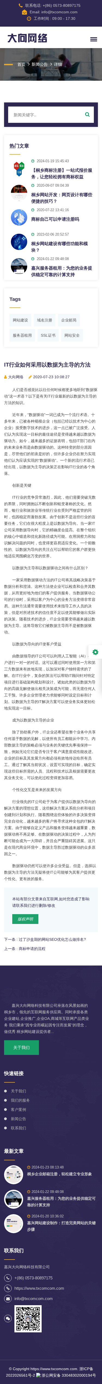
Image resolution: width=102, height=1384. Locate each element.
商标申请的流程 (32, 948)
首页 (21, 64)
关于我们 (21, 1047)
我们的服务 (20, 1100)
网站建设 (20, 320)
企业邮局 (68, 320)
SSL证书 (48, 335)
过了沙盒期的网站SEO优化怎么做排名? (52, 939)
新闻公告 (40, 64)
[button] (92, 39)
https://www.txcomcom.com (53, 1369)
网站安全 (72, 335)
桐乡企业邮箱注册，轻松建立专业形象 (59, 1174)
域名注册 (44, 320)
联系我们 (18, 1128)
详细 (58, 64)
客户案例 (18, 1109)
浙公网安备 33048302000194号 (68, 1375)
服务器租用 (22, 335)
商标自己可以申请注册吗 (55, 219)
